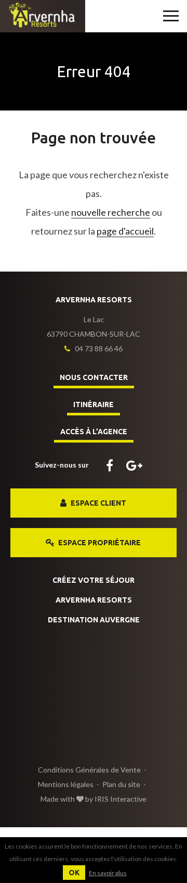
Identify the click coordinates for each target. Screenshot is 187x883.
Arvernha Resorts (94, 600)
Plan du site (121, 784)
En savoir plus (108, 873)
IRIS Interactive (120, 798)
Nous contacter (94, 377)
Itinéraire (93, 404)
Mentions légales (66, 784)
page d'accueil (125, 231)
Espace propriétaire (99, 542)
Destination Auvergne (94, 620)
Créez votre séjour (93, 580)
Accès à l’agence (93, 431)
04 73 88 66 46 (98, 348)
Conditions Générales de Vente (89, 769)
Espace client (97, 503)
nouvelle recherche (110, 212)
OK (74, 872)
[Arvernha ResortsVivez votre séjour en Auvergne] (42, 15)
